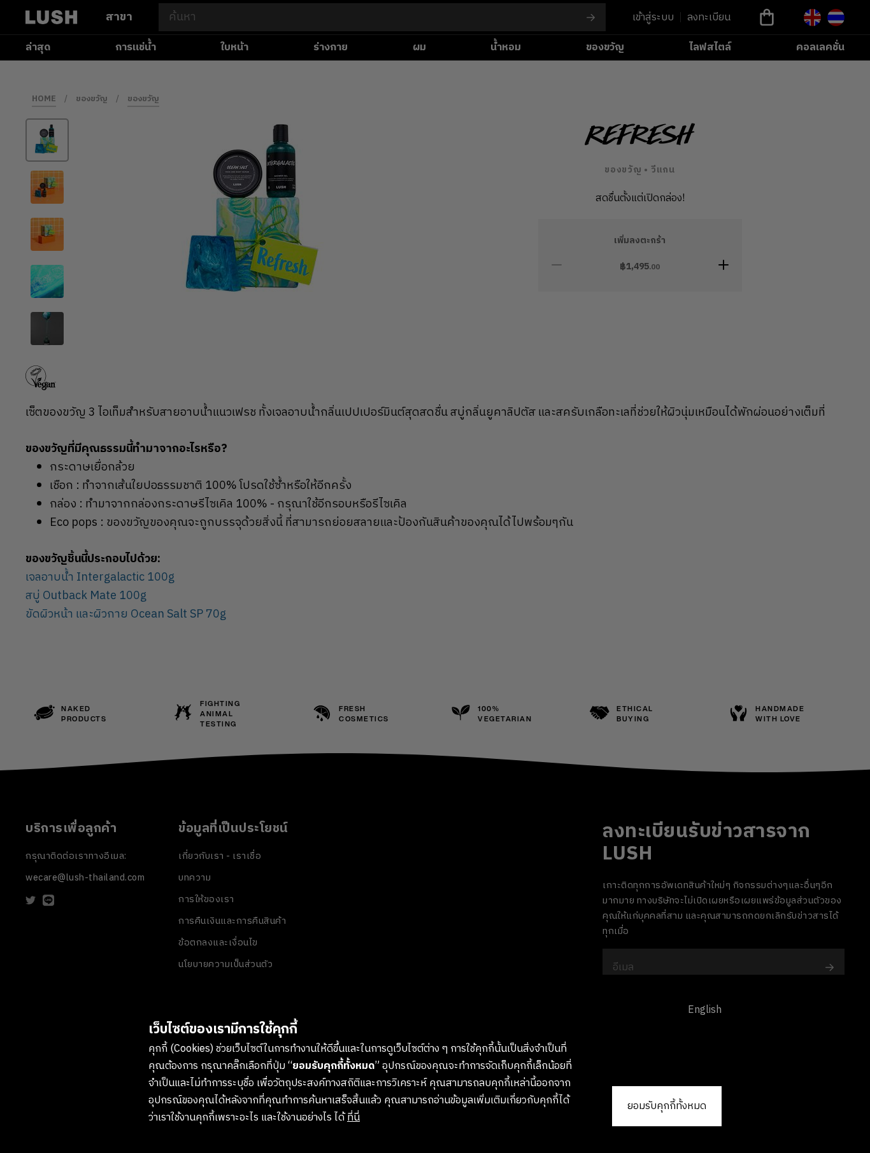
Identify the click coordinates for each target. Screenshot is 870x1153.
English (705, 1010)
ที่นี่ (353, 1117)
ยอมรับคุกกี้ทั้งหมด (666, 1106)
